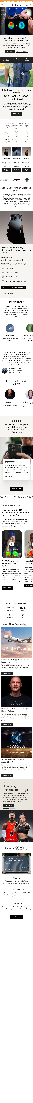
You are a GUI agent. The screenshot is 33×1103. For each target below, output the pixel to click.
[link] (16, 922)
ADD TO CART (6, 170)
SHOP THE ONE (16, 488)
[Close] (31, 1)
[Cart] (30, 5)
